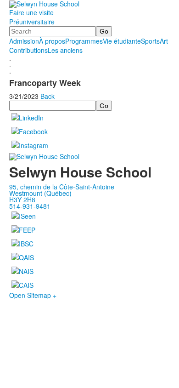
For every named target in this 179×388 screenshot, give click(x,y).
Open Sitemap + (32, 295)
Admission (24, 41)
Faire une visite (31, 12)
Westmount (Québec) (40, 193)
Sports (150, 41)
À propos (52, 41)
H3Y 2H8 (22, 199)
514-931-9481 (29, 206)
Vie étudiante (122, 41)
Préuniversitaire (32, 21)
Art (164, 41)
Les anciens (65, 50)
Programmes (84, 41)
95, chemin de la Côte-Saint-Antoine (61, 186)
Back (47, 96)
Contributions (28, 50)
